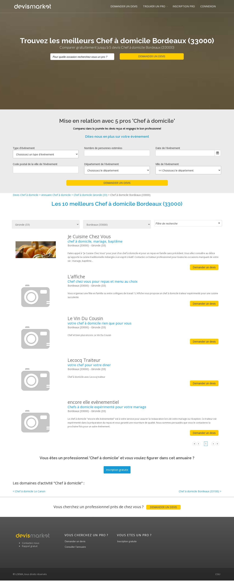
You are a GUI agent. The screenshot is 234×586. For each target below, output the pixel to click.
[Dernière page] (217, 443)
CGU (217, 574)
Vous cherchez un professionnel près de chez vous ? (115, 506)
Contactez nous (30, 543)
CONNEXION (208, 6)
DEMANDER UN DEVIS (123, 6)
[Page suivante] (213, 443)
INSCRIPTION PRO (184, 6)
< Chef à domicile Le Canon (29, 491)
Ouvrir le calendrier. (218, 153)
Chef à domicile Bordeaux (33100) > (200, 491)
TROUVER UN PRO (154, 6)
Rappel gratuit (29, 546)
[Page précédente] (198, 443)
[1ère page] (194, 443)
